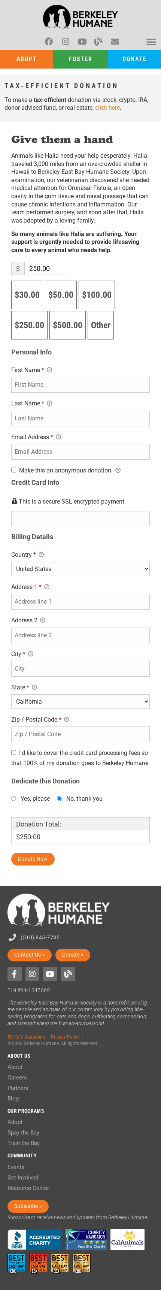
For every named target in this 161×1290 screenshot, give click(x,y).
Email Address (32, 437)
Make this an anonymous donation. (66, 470)
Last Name (27, 403)
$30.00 (27, 295)
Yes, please (35, 799)
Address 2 (25, 620)
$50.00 (60, 295)
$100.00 (97, 295)
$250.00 (29, 325)
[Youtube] (82, 41)
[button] (151, 41)
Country (23, 554)
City (18, 654)
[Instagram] (65, 41)
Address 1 (26, 586)
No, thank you (84, 799)
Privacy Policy (65, 1037)
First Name (27, 370)
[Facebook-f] (14, 974)
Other (100, 325)
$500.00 (67, 325)
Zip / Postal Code (36, 719)
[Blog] (98, 41)
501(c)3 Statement (26, 1037)
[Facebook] (49, 41)
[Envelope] (115, 41)
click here (107, 107)
